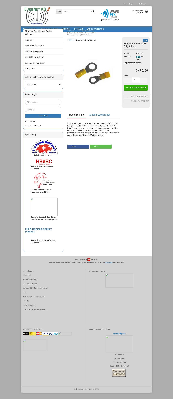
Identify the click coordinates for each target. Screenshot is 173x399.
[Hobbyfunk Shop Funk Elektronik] (37, 16)
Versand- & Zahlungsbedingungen (35, 288)
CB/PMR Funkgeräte (34, 51)
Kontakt (109, 263)
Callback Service (29, 305)
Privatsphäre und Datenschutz (34, 297)
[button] (78, 147)
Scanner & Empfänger (35, 63)
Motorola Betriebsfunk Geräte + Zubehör (39, 32)
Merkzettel (142, 4)
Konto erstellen (30, 122)
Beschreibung (76, 114)
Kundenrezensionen (99, 114)
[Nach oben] (166, 395)
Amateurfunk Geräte (34, 45)
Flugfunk (29, 40)
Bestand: (127, 57)
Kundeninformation (30, 279)
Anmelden (43, 116)
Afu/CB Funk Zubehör (35, 57)
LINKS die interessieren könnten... (35, 309)
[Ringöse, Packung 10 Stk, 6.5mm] (93, 73)
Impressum (27, 275)
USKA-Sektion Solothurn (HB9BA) (38, 230)
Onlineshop (78, 389)
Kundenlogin (128, 4)
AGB (24, 292)
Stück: (126, 75)
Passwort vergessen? (33, 125)
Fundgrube (29, 68)
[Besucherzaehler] (119, 373)
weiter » (71, 40)
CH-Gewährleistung (30, 284)
